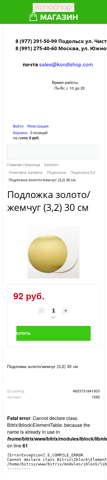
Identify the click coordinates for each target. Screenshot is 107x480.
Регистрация (38, 125)
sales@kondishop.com (66, 64)
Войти (18, 125)
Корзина (20, 132)
